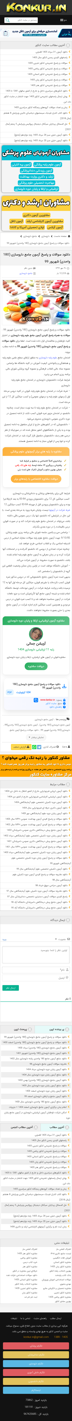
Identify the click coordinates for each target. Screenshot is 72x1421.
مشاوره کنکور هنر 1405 (27, 1253)
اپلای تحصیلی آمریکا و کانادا (27, 227)
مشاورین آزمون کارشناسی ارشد (44, 221)
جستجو (8, 20)
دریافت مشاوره (36, 666)
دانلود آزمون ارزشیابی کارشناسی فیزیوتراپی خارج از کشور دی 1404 (37, 797)
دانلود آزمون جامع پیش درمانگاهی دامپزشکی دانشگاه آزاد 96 (39, 902)
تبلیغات (14, 1318)
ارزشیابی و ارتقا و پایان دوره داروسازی (36, 189)
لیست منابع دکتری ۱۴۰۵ (61, 1253)
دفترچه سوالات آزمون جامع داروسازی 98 (48, 1064)
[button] (65, 20)
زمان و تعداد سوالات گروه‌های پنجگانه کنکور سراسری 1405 (40, 107)
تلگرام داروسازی (36, 1363)
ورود (4, 939)
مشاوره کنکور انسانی (62, 1262)
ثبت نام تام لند (30, 1297)
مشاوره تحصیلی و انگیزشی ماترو (57, 1288)
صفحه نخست (60, 236)
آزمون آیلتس (55, 227)
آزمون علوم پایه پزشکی (47, 164)
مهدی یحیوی (65, 1284)
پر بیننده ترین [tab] (57, 1029)
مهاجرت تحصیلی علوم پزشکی (36, 182)
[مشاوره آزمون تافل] (36, 33)
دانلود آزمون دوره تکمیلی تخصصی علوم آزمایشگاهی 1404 (40, 802)
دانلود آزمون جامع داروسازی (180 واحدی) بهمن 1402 (42, 1080)
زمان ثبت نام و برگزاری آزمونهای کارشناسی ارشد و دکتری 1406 (38, 1227)
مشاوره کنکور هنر (30, 1266)
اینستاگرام (36, 1390)
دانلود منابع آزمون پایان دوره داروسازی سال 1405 (44, 1085)
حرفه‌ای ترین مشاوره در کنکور (25, 1271)
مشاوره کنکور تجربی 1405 (26, 1288)
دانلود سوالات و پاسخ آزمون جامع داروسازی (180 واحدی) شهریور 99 (35, 1037)
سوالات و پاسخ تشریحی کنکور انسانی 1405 (47, 74)
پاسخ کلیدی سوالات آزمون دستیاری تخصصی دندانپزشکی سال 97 (37, 896)
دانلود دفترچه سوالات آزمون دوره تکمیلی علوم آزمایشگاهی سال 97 (36, 891)
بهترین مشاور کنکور (63, 1301)
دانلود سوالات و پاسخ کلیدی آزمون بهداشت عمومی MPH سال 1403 (36, 819)
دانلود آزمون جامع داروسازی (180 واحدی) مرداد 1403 (42, 1048)
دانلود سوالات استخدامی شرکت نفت (21, 1275)
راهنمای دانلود (55, 707)
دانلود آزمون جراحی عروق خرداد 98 (51, 885)
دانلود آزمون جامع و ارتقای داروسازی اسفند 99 (45, 1096)
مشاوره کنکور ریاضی (28, 1258)
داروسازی (45, 236)
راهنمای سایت (40, 1318)
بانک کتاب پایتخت (63, 1275)
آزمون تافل (16, 221)
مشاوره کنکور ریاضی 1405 (59, 1297)
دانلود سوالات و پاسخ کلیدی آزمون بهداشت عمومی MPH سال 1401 (36, 847)
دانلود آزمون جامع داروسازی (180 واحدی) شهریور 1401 (41, 1053)
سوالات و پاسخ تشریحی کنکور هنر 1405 (48, 85)
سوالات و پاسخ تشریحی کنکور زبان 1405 (48, 80)
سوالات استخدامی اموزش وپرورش (56, 1279)
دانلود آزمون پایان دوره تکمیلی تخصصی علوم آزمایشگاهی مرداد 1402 (35, 836)
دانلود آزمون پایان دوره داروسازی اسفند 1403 (46, 1091)
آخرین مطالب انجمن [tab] (22, 1127)
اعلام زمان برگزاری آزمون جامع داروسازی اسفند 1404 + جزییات (38, 1107)
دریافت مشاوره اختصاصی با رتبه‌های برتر (36, 479)
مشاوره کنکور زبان (29, 1292)
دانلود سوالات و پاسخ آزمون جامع (24, 730)
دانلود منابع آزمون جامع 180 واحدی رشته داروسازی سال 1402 (38, 1058)
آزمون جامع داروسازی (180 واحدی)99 (21, 725)
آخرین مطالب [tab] (57, 1127)
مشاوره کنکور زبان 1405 (60, 1266)
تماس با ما (25, 1318)
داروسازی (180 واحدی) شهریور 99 (55, 730)
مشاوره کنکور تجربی (62, 1292)
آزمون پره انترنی (21, 164)
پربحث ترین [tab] (21, 1029)
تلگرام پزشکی (36, 1346)
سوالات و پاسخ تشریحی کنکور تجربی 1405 (47, 63)
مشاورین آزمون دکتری (36, 215)
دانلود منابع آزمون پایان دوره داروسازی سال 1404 (44, 1075)
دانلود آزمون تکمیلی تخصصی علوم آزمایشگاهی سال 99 (41, 869)
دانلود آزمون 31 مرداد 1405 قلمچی (51, 52)
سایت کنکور (51, 703)
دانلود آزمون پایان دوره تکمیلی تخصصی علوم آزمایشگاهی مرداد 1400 (35, 852)
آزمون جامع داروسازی (44, 719)
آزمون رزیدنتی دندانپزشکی (36, 170)
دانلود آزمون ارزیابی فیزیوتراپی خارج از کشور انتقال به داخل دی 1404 (35, 791)
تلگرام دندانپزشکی (36, 1355)
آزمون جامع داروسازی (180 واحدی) (55, 725)
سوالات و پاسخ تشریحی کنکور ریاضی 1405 (47, 68)
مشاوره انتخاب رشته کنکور (26, 1284)
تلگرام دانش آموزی (36, 1372)
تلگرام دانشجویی (36, 1381)
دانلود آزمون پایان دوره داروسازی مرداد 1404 (46, 1069)
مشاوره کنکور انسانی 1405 (25, 1279)
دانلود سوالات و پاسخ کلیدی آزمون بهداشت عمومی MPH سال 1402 (36, 824)
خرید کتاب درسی (30, 1262)
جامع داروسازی (30, 236)
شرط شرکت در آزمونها (59, 510)
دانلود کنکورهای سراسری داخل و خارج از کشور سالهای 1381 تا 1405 (36, 91)
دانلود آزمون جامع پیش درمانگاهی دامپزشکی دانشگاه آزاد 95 (39, 908)
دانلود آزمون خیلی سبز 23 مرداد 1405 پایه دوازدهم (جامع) (40, 140)
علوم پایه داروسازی (48, 358)
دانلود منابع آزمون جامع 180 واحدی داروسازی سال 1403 (41, 1102)
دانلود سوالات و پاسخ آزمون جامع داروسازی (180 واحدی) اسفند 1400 (34, 1042)
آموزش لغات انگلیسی (62, 1258)
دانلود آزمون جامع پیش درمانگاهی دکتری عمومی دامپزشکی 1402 (37, 830)
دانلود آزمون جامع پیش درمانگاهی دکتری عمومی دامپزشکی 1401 (37, 841)
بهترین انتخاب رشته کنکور (60, 1271)
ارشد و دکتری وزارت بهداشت (36, 176)
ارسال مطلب (55, 1318)
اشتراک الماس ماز (63, 1249)
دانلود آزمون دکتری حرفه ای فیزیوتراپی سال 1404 (44, 808)
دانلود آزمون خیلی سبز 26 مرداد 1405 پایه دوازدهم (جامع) (40, 135)
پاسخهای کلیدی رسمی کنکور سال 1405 (49, 57)
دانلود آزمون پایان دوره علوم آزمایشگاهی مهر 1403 (44, 813)
